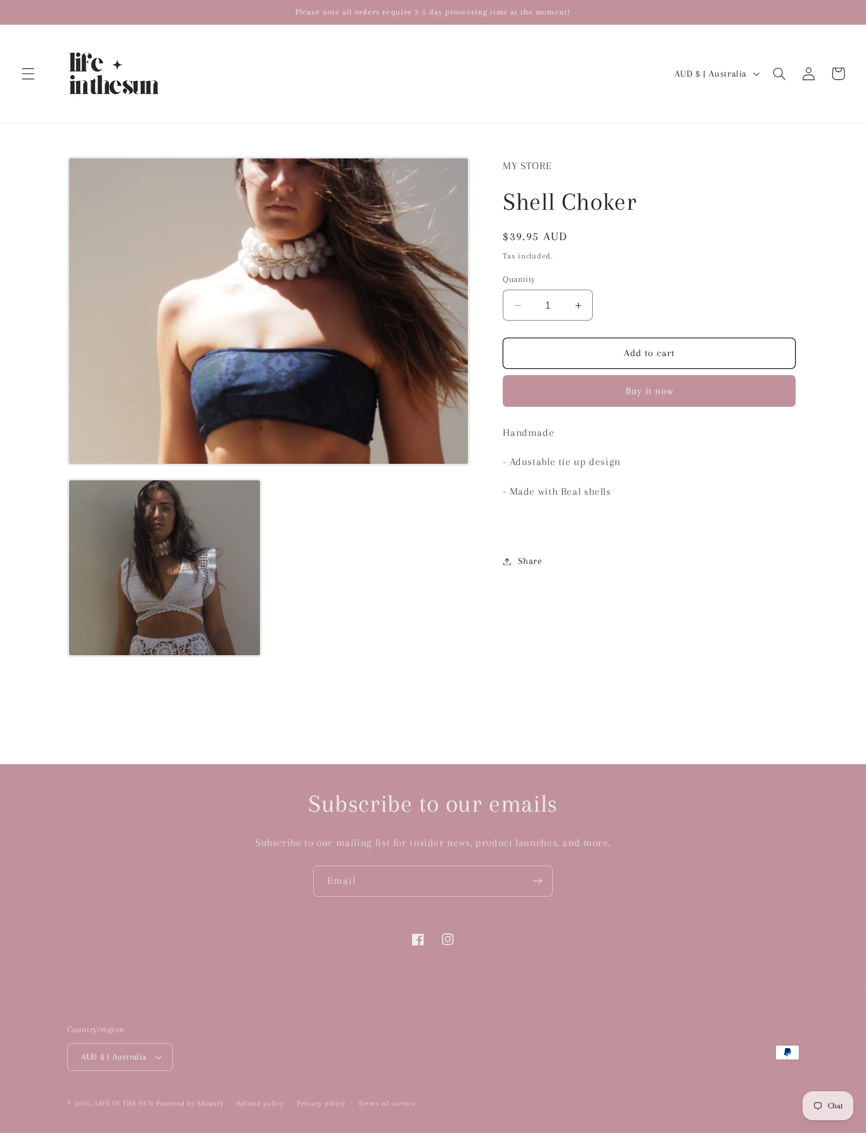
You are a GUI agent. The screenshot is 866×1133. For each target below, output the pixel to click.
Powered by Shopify (189, 1103)
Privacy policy (321, 1103)
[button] (27, 73)
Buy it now (650, 391)
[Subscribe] (537, 881)
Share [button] (530, 561)
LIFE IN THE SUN (125, 1103)
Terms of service (387, 1103)
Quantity (519, 279)
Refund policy (260, 1103)
